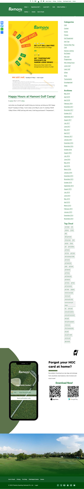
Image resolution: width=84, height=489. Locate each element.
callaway (67, 230)
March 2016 (67, 169)
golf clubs (72, 253)
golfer (66, 266)
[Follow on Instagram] (71, 485)
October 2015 (68, 182)
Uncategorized (68, 82)
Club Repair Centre (67, 1)
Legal (36, 485)
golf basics (67, 250)
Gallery (26, 12)
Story (65, 76)
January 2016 (68, 172)
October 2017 (68, 113)
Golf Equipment (68, 38)
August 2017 (67, 120)
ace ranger (67, 227)
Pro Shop (59, 1)
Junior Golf (67, 66)
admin (11, 101)
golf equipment (68, 263)
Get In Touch (48, 1)
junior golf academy (69, 311)
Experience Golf (35, 7)
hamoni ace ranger (69, 292)
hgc (65, 308)
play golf (67, 331)
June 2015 (67, 195)
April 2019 (67, 97)
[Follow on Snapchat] (67, 485)
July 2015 (67, 192)
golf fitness (67, 273)
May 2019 (67, 93)
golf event (71, 266)
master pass (67, 325)
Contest (66, 28)
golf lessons (67, 279)
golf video (67, 289)
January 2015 (68, 212)
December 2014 (68, 215)
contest (72, 230)
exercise (66, 243)
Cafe (53, 7)
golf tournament (68, 286)
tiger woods (67, 341)
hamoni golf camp (69, 299)
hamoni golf (67, 296)
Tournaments (68, 79)
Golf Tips (66, 41)
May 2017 (67, 130)
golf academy (71, 246)
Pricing (54, 1)
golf (65, 246)
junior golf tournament (70, 315)
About (25, 7)
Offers (23, 101)
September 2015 (69, 186)
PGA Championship (69, 328)
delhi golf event (68, 236)
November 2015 (68, 179)
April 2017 (67, 133)
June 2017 (67, 126)
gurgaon (72, 289)
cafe (72, 227)
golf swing (67, 282)
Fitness (66, 35)
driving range (68, 240)
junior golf (70, 308)
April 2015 (67, 202)
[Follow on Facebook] (58, 485)
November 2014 (68, 219)
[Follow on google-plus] (64, 485)
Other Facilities (61, 7)
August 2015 (67, 189)
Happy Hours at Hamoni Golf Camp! (31, 96)
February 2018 (68, 103)
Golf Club (67, 253)
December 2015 (68, 176)
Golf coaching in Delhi (69, 256)
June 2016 (67, 159)
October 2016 (68, 149)
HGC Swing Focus (69, 62)
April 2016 (67, 166)
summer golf (67, 338)
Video (65, 85)
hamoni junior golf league (69, 304)
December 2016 (68, 143)
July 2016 (67, 156)
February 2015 (68, 209)
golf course (67, 259)
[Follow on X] (61, 485)
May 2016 (67, 163)
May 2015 (67, 199)
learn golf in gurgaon (69, 321)
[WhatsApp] (2, 29)
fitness (71, 243)
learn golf (67, 318)
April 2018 (67, 100)
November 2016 (68, 146)
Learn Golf (46, 7)
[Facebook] (2, 22)
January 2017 (68, 140)
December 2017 (68, 107)
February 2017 (68, 136)
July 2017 (67, 123)
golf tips (73, 282)
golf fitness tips (68, 276)
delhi (66, 233)
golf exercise (67, 269)
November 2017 (68, 110)
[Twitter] (2, 25)
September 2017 (69, 116)
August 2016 (67, 153)
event (73, 240)
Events (74, 1)
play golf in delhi (68, 334)
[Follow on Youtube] (74, 485)
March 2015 (67, 205)
